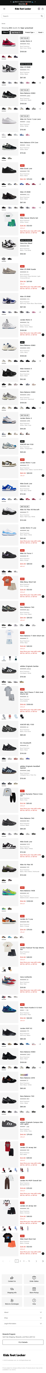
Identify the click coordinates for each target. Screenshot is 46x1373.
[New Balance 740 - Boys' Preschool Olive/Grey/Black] (34, 834)
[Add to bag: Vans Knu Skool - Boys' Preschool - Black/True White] (43, 253)
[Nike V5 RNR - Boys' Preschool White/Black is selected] (4, 82)
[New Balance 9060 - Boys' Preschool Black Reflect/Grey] (16, 108)
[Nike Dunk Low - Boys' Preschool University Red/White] (28, 184)
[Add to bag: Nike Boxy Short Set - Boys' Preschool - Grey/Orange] (43, 596)
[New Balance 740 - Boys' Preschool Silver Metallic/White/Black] (16, 625)
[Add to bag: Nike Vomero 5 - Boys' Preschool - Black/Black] (43, 379)
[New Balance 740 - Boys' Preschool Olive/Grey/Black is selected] (4, 625)
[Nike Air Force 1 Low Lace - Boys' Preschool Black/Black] (10, 134)
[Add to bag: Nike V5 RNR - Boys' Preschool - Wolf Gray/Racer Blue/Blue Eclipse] (43, 307)
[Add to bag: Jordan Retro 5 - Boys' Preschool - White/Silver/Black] (43, 334)
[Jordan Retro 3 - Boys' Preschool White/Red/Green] (22, 433)
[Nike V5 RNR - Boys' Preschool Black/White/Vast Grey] (10, 82)
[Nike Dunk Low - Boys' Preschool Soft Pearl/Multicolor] (16, 184)
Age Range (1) (16, 32)
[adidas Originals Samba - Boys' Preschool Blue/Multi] (22, 682)
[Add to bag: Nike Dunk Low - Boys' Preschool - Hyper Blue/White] (43, 494)
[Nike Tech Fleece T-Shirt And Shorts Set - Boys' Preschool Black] (22, 716)
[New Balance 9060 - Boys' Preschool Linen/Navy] (22, 108)
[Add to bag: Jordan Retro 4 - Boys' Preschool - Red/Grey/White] (43, 51)
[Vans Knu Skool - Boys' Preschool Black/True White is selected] (4, 259)
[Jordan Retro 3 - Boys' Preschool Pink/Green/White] (16, 433)
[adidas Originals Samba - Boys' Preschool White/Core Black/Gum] (10, 682)
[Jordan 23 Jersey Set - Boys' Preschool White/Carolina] (28, 1170)
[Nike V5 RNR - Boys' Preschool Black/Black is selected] (4, 207)
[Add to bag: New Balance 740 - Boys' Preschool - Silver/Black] (43, 1106)
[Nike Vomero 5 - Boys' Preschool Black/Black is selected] (4, 384)
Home (3, 23)
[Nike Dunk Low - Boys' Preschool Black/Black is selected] (4, 184)
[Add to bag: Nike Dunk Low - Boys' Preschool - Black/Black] (43, 179)
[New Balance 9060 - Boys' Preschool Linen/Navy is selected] (4, 361)
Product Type (29, 32)
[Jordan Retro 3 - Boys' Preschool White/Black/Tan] (28, 433)
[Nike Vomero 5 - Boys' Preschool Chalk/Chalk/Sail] (34, 384)
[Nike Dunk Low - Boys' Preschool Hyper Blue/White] (22, 184)
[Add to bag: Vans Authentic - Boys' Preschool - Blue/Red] (43, 992)
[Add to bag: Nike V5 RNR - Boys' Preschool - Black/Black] (43, 202)
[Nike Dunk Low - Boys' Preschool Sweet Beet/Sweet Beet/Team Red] (34, 184)
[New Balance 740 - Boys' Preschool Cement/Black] (10, 625)
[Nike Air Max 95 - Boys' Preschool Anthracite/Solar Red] (10, 880)
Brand (40, 32)
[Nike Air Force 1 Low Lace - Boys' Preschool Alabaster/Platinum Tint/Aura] (16, 134)
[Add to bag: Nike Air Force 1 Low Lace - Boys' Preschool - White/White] (43, 129)
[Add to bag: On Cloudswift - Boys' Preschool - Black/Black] (43, 753)
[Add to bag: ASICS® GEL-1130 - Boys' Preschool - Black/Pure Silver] (43, 735)
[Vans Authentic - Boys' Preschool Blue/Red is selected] (4, 997)
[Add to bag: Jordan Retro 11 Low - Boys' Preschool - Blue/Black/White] (43, 543)
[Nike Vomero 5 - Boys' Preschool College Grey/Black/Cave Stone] (10, 384)
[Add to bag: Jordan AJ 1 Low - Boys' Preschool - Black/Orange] (43, 932)
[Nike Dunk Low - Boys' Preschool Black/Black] (22, 499)
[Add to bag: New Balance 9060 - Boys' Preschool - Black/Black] (43, 1062)
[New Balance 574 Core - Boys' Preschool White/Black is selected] (4, 158)
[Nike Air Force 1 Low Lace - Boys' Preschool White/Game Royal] (22, 134)
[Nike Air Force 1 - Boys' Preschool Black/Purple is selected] (4, 571)
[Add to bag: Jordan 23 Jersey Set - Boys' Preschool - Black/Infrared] (43, 1223)
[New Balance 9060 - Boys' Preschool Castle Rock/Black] (22, 361)
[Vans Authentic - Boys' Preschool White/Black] (16, 997)
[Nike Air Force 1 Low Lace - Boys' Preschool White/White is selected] (4, 134)
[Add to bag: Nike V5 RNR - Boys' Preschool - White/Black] (43, 77)
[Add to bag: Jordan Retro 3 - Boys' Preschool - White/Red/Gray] (43, 428)
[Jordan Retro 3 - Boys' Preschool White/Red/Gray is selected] (4, 433)
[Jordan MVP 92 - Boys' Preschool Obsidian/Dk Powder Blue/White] (22, 1044)
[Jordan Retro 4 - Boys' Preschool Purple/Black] (16, 56)
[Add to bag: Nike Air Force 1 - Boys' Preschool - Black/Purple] (43, 566)
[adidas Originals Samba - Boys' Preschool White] (16, 682)
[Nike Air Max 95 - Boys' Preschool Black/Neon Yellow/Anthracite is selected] (4, 880)
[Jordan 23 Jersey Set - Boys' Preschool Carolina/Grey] (16, 1170)
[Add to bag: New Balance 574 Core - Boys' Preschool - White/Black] (43, 153)
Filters (6, 32)
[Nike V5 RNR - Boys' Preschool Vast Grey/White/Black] (22, 82)
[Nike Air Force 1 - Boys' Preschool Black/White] (16, 571)
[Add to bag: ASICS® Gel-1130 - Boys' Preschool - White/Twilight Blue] (43, 452)
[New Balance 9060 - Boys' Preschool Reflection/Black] (34, 108)
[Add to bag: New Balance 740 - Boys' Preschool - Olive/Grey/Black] (43, 620)
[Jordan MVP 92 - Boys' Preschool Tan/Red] (10, 1044)
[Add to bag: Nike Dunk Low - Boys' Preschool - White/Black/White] (43, 856)
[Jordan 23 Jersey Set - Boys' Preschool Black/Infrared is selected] (4, 1228)
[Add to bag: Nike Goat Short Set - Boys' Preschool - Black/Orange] (43, 1253)
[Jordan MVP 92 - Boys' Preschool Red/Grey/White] (34, 1044)
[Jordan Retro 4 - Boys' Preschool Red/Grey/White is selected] (4, 56)
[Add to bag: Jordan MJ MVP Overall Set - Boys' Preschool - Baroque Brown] (43, 1195)
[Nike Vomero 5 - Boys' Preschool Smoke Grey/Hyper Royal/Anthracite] (22, 384)
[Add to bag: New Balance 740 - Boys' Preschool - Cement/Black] (43, 828)
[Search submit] (41, 16)
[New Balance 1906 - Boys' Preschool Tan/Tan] (10, 908)
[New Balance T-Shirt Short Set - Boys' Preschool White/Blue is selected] (4, 658)
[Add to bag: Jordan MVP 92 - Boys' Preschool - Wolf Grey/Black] (43, 1039)
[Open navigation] (4, 9)
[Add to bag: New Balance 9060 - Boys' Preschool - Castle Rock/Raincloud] (43, 402)
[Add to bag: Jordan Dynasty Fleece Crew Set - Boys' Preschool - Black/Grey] (43, 810)
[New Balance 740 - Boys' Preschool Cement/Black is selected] (4, 834)
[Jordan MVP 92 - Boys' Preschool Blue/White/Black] (28, 1044)
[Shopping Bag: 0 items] (42, 9)
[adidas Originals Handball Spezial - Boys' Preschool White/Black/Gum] (10, 783)
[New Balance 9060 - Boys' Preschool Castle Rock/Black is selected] (4, 108)
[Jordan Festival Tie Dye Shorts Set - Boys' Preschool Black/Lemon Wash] (10, 969)
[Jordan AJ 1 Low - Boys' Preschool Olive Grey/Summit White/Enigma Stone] (16, 937)
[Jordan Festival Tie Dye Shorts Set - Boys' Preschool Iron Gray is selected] (4, 969)
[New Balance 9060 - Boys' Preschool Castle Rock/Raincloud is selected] (4, 408)
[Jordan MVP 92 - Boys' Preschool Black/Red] (16, 1044)
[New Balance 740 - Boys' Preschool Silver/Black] (28, 625)
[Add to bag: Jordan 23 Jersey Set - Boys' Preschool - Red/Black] (43, 1165)
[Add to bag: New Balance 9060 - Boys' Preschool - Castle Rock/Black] (43, 103)
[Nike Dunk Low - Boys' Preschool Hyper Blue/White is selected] (4, 499)
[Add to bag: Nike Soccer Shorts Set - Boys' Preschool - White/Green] (43, 232)
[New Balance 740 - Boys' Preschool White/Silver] (34, 625)
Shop (6, 1318)
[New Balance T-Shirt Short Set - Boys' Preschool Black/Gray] (10, 658)
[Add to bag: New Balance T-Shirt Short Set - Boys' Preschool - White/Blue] (43, 653)
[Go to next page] (36, 1261)
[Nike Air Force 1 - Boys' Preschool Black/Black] (10, 571)
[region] (23, 2)
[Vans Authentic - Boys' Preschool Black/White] (10, 997)
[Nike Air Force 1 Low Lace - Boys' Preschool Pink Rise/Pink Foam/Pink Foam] (28, 134)
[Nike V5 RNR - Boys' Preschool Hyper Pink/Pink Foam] (28, 82)
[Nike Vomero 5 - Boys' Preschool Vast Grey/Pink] (16, 384)
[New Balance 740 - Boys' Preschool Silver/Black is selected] (4, 1111)
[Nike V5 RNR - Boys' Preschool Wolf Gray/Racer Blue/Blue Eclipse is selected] (4, 312)
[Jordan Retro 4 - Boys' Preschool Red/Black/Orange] (10, 56)
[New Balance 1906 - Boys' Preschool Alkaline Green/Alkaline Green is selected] (4, 908)
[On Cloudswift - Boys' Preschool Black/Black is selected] (4, 758)
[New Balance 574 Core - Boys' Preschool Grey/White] (10, 158)
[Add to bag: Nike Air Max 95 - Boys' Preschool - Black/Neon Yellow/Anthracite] (43, 875)
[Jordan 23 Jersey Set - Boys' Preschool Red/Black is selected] (4, 1170)
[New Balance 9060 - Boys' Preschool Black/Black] (28, 108)
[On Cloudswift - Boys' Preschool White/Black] (28, 758)
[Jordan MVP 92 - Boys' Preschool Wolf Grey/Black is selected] (4, 1044)
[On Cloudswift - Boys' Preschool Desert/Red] (16, 758)
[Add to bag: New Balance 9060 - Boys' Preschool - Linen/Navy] (43, 355)
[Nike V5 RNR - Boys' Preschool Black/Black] (34, 82)
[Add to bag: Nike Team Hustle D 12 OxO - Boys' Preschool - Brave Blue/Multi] (43, 1020)
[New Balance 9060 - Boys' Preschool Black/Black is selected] (4, 1067)
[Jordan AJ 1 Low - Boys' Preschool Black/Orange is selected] (4, 937)
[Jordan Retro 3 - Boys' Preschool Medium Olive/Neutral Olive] (10, 433)
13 (29, 1261)
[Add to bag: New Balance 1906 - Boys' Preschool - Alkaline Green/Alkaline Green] (43, 903)
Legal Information (10, 1323)
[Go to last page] (43, 1261)
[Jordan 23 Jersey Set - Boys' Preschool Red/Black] (22, 1170)
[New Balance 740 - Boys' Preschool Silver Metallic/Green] (22, 625)
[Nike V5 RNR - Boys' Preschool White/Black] (22, 207)
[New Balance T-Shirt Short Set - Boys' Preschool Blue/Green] (16, 658)
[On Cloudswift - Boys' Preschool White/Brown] (22, 758)
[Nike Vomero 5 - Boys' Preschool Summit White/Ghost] (28, 384)
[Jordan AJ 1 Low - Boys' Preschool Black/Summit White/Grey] (22, 937)
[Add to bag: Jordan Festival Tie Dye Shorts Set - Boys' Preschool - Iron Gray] (43, 964)
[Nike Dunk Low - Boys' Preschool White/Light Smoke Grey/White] (10, 184)
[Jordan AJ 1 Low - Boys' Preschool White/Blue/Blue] (10, 937)
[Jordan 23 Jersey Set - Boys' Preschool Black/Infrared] (10, 1170)
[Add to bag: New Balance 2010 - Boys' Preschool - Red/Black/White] (43, 1088)
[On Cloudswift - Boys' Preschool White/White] (10, 758)
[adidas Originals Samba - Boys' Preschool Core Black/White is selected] (4, 682)
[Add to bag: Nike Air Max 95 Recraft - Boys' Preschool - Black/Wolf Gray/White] (43, 520)
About (6, 1312)
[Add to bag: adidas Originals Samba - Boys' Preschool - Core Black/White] (43, 676)
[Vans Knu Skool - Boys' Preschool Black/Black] (10, 259)
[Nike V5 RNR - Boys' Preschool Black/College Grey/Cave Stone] (16, 82)
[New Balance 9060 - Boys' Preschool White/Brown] (10, 108)
